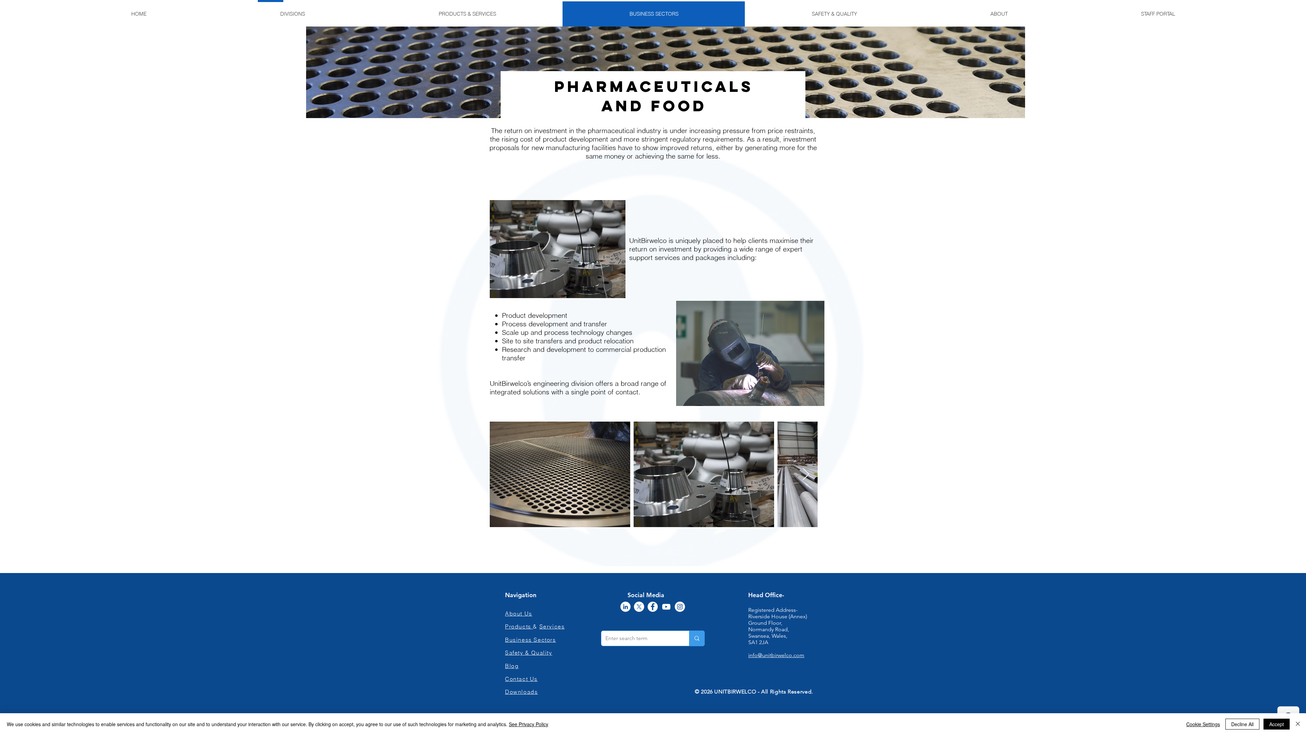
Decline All (1242, 724)
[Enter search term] (696, 638)
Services (552, 626)
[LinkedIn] (625, 607)
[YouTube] (666, 607)
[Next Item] (806, 474)
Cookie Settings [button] (1203, 724)
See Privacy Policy (528, 724)
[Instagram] (680, 607)
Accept (1276, 724)
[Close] (1298, 724)
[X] (639, 607)
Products (519, 626)
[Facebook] (653, 607)
